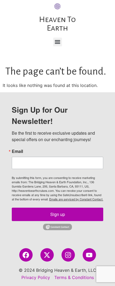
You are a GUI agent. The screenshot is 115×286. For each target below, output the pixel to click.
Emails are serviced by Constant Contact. (76, 199)
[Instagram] (68, 255)
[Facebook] (26, 255)
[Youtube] (89, 255)
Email (17, 151)
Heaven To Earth (57, 23)
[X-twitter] (47, 255)
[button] (57, 42)
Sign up (57, 214)
